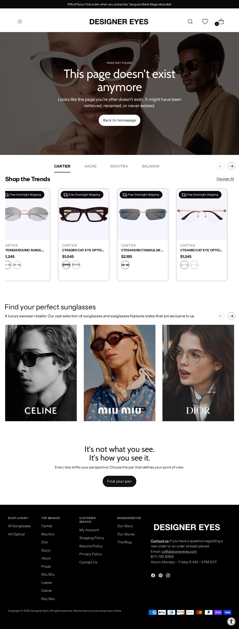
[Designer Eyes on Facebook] (153, 576)
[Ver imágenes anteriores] (221, 316)
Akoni (46, 558)
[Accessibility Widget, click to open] (231, 621)
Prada (46, 566)
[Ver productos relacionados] (13, 413)
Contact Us (88, 562)
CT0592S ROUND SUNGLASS (31, 250)
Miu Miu (47, 574)
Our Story (125, 526)
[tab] (62, 166)
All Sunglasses (19, 526)
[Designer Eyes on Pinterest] (161, 576)
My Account (89, 530)
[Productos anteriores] (221, 166)
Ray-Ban (48, 598)
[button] (41, 373)
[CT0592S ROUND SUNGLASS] (31, 214)
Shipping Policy (91, 538)
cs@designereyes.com (179, 551)
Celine (46, 590)
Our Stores (125, 534)
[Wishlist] (204, 21)
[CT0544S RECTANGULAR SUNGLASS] (149, 214)
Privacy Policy (90, 554)
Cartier (47, 526)
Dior (44, 542)
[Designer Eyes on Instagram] (168, 576)
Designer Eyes (40, 610)
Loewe (46, 582)
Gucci (46, 550)
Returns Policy (91, 546)
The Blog (124, 542)
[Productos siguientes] (231, 166)
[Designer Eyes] (119, 22)
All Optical (16, 534)
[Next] (160, 4)
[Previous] (78, 4)
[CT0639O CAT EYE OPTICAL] (90, 214)
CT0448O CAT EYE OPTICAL (208, 250)
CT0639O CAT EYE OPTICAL (90, 250)
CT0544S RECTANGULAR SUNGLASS (149, 250)
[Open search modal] (190, 21)
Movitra (47, 534)
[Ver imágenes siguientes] (231, 316)
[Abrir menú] (20, 21)
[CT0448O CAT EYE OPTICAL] (208, 214)
